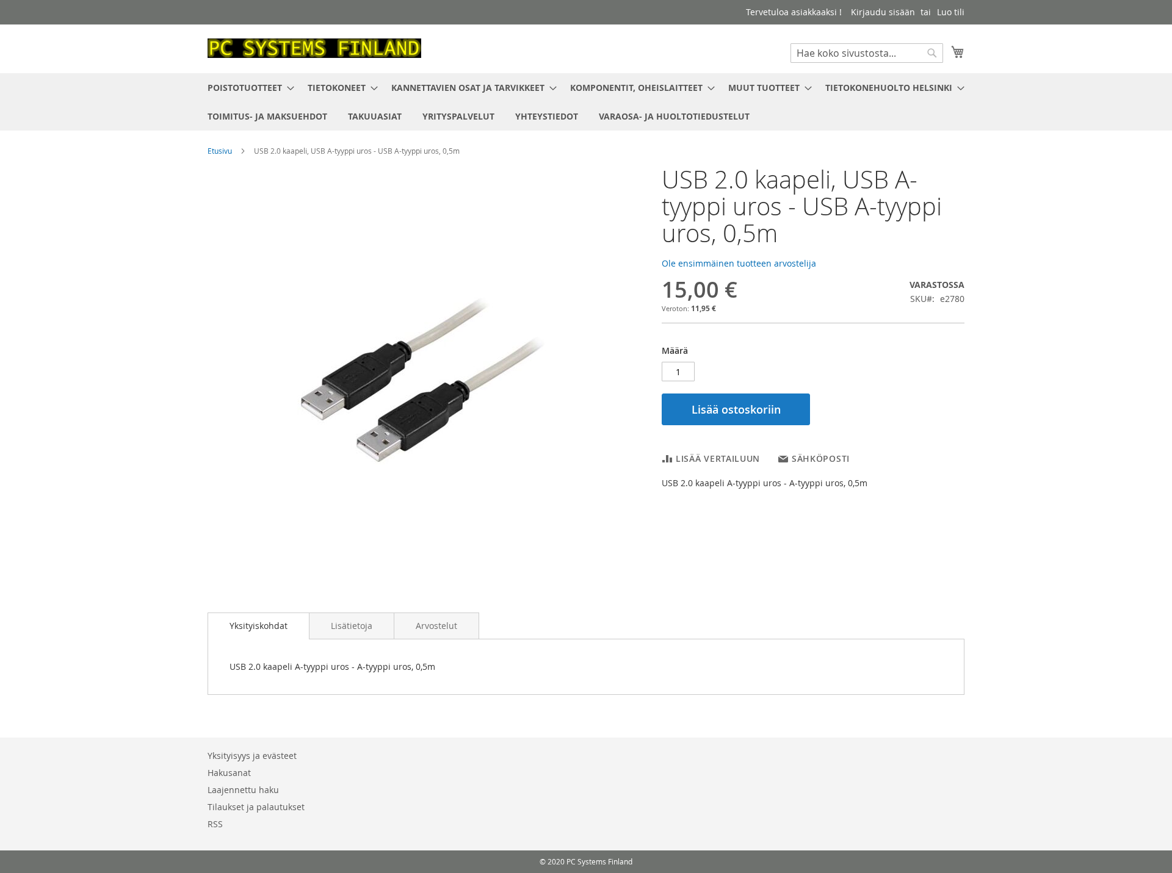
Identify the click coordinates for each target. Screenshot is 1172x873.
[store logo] (314, 48)
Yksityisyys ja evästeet (252, 755)
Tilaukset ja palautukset (256, 807)
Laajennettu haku (243, 790)
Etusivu (220, 151)
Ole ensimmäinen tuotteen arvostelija (739, 263)
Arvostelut (436, 625)
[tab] (258, 626)
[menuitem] (247, 87)
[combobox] (866, 53)
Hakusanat (229, 772)
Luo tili (950, 12)
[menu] (586, 102)
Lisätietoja (351, 625)
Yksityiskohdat (259, 625)
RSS (215, 824)
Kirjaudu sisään (883, 12)
